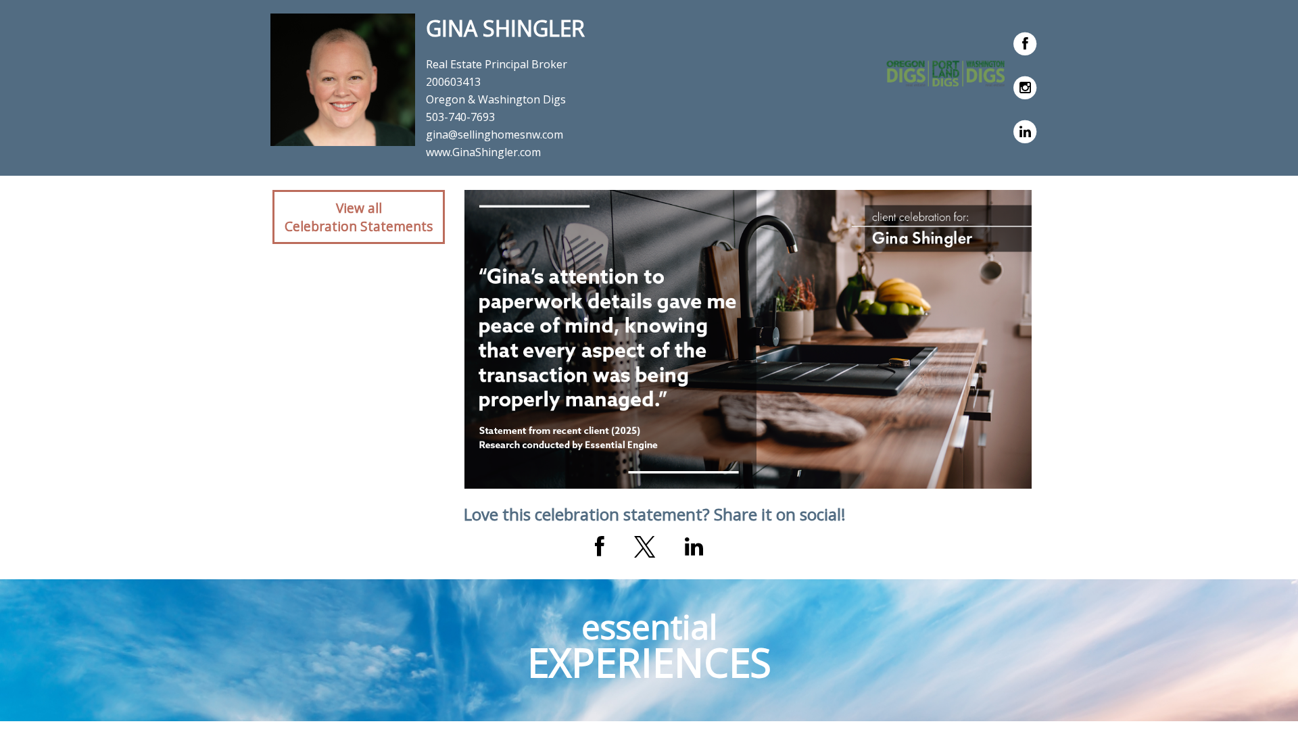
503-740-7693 (460, 117)
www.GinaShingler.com (483, 152)
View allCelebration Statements (359, 217)
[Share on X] (645, 547)
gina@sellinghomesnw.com (494, 134)
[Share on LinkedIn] (694, 547)
